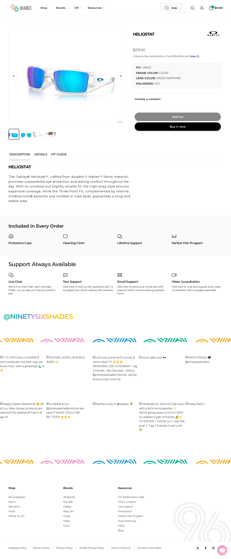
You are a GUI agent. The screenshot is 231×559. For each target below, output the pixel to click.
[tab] (13, 134)
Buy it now (178, 126)
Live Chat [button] (15, 282)
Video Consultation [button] (186, 282)
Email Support (127, 282)
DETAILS (40, 154)
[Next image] (120, 76)
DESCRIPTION (19, 154)
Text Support (72, 282)
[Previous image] (14, 76)
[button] (45, 8)
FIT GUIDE (58, 154)
